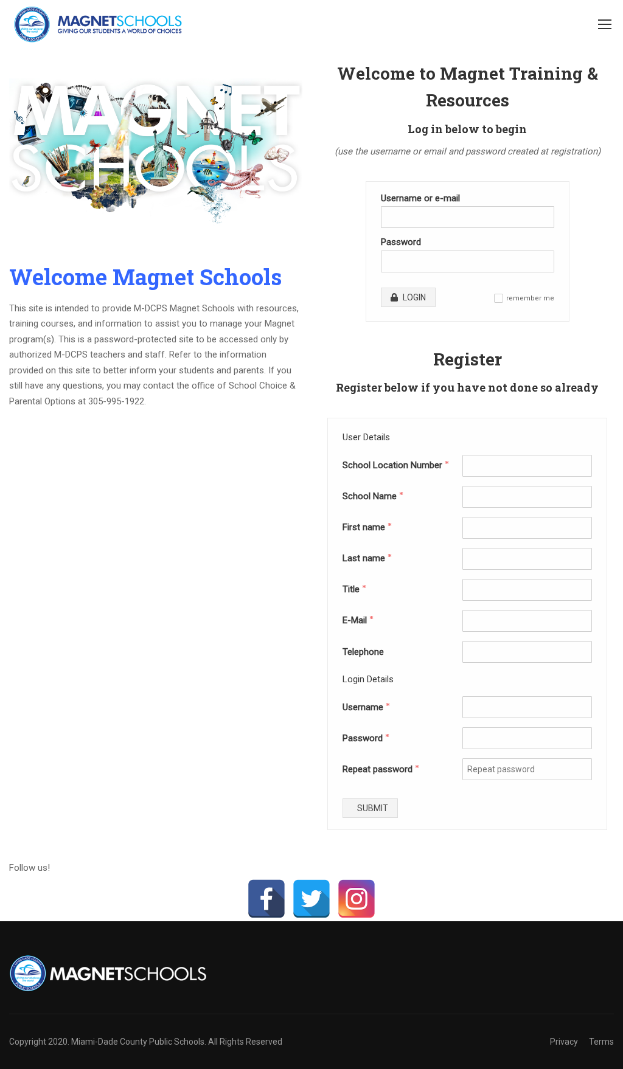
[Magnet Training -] (100, 24)
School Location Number (396, 465)
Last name (367, 558)
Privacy (564, 1042)
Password (401, 242)
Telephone (363, 651)
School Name (373, 496)
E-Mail (358, 620)
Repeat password (381, 769)
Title (354, 589)
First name (367, 527)
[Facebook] (266, 898)
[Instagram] (356, 898)
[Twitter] (311, 898)
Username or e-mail (420, 198)
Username (366, 707)
